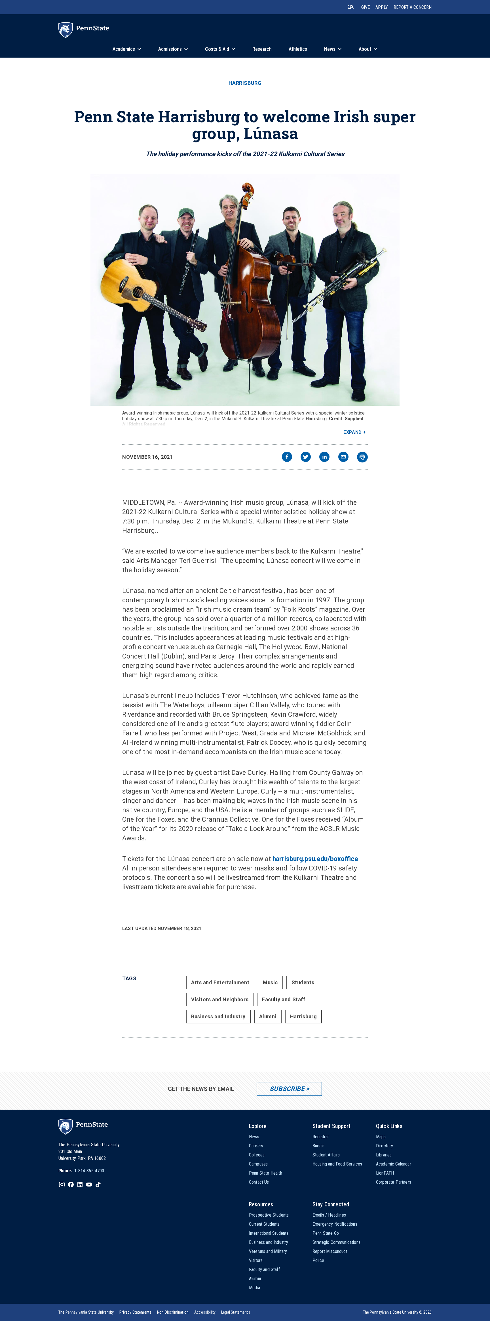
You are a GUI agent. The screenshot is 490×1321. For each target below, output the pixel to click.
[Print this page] (362, 457)
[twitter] (306, 457)
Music (270, 982)
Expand (352, 432)
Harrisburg (245, 83)
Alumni (267, 1016)
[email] (343, 457)
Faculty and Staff (283, 999)
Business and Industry (218, 1016)
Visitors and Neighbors (219, 999)
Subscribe (287, 1088)
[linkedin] (324, 457)
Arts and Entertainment (220, 982)
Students (303, 982)
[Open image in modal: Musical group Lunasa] (245, 290)
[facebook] (287, 457)
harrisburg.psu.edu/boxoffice (315, 859)
